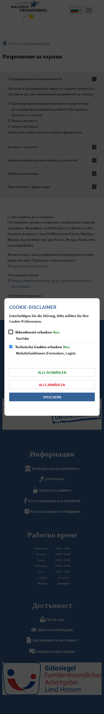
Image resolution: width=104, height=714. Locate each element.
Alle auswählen (52, 372)
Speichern (52, 397)
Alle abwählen (52, 384)
